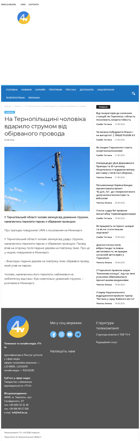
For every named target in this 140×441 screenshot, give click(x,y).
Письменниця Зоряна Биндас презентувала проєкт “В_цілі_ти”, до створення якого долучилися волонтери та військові (115, 191)
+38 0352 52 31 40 (18, 405)
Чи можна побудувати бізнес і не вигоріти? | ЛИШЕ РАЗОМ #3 (115, 133)
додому (7, 106)
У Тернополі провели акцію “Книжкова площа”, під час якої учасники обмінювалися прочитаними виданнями (115, 275)
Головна (12, 89)
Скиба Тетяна (104, 124)
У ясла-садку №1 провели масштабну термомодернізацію (116, 212)
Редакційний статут (106, 342)
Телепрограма (15, 97)
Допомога (87, 89)
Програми (55, 89)
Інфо (23, 4)
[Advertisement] (70, 57)
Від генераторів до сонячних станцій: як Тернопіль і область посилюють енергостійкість (115, 116)
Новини (26, 89)
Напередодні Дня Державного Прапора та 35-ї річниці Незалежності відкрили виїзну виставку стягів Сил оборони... (115, 167)
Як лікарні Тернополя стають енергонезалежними (114, 149)
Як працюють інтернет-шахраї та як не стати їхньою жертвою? (115, 229)
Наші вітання (105, 89)
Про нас (71, 89)
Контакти (34, 4)
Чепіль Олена (104, 177)
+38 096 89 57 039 (18, 408)
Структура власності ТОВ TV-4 (113, 334)
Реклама (34, 97)
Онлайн (40, 89)
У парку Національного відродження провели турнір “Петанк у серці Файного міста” (115, 296)
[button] (133, 94)
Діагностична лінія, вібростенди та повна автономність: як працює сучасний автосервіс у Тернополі (111, 251)
